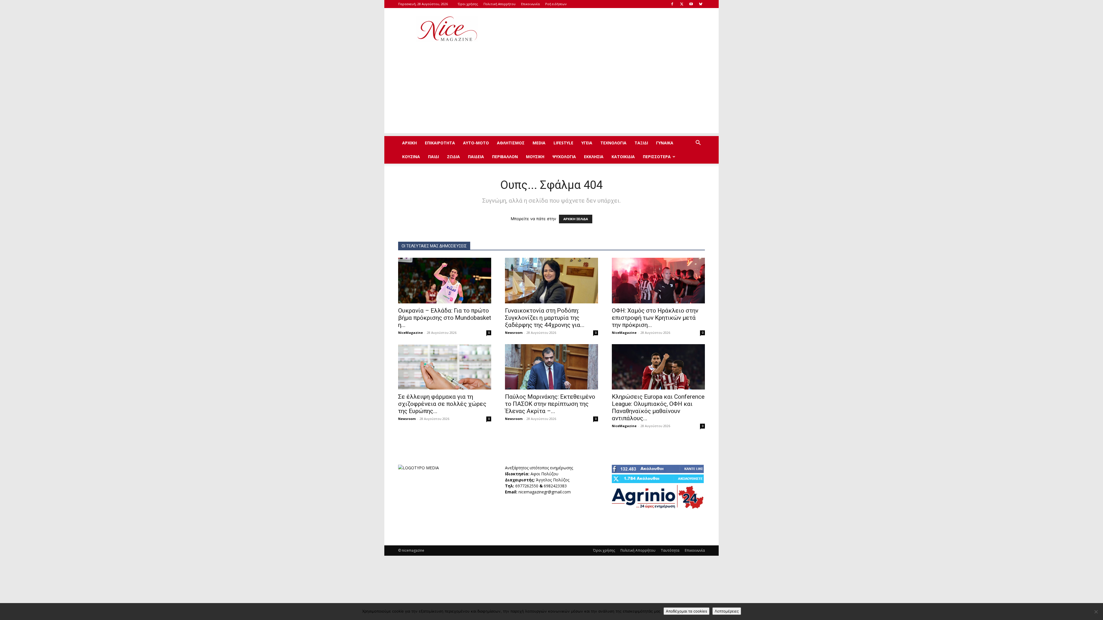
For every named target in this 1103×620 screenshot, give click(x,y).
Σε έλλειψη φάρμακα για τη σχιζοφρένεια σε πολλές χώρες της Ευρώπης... (442, 403)
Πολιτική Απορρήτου (499, 4)
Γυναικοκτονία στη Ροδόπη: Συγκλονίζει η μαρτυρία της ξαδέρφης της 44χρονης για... (545, 317)
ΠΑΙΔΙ (433, 156)
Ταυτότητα (670, 550)
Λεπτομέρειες (727, 611)
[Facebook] (672, 4)
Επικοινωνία (530, 4)
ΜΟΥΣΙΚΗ (535, 156)
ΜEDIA (539, 143)
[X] (681, 4)
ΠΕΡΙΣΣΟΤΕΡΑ (657, 156)
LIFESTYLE (563, 143)
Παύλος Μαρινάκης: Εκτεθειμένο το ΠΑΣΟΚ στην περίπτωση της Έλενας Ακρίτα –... (550, 403)
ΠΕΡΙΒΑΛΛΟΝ (505, 156)
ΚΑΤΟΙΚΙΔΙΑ (623, 156)
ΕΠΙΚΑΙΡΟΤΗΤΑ (440, 143)
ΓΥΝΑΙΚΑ (664, 143)
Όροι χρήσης (468, 4)
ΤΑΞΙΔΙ (641, 143)
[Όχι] (1096, 612)
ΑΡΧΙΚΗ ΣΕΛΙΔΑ (575, 219)
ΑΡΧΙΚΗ (409, 143)
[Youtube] (691, 4)
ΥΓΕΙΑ (586, 143)
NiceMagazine (410, 332)
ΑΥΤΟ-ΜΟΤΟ (476, 143)
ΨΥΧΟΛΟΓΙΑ (564, 156)
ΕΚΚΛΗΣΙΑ (593, 156)
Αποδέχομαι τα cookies (686, 611)
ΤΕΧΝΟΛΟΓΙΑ (613, 143)
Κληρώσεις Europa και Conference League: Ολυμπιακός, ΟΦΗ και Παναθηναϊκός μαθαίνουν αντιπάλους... (658, 407)
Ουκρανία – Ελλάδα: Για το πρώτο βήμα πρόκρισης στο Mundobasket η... (444, 317)
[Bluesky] (700, 4)
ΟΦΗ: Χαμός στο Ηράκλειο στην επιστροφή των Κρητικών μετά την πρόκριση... (655, 317)
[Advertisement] (600, 29)
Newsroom (513, 332)
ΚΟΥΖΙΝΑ (411, 156)
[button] (698, 143)
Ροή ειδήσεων (555, 4)
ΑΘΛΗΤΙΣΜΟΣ (510, 143)
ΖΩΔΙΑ (453, 156)
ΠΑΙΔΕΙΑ (476, 156)
